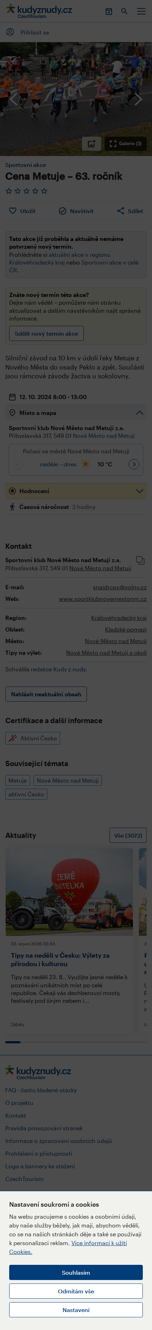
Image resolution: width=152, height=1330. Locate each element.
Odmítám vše (76, 1291)
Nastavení (76, 1309)
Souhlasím (76, 1272)
